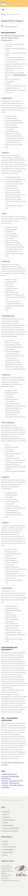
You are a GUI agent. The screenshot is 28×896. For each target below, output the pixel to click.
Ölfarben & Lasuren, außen (9, 847)
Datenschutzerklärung (8, 825)
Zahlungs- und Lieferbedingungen (11, 828)
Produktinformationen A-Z (9, 820)
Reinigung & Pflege (7, 852)
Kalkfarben (5, 841)
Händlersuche (6, 812)
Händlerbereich (6, 817)
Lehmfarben (6, 844)
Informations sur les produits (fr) (10, 831)
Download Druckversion (10, 26)
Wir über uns (6, 814)
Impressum (5, 822)
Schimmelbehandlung (8, 849)
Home (4, 14)
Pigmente (5, 855)
